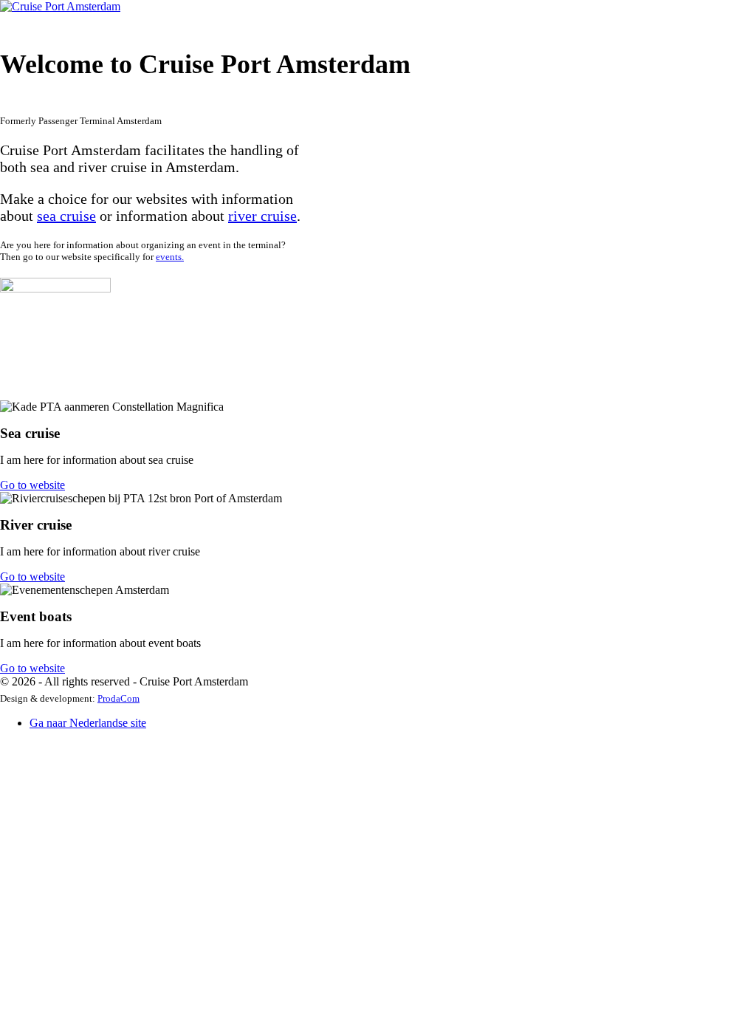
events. (170, 256)
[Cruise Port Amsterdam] (60, 6)
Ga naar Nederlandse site (88, 722)
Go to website (32, 485)
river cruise (262, 216)
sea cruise (66, 216)
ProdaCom (118, 698)
